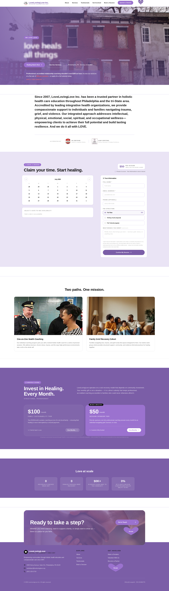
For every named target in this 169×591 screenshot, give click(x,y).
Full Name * (107, 182)
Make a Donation (113, 554)
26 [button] (29, 201)
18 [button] (86, 194)
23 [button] (67, 197)
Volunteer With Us (113, 558)
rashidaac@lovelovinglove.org (36, 568)
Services (75, 3)
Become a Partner (114, 561)
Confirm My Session (122, 252)
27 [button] (38, 201)
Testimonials (85, 3)
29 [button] (57, 201)
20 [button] (38, 197)
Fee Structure (109, 208)
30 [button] (67, 201)
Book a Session (109, 3)
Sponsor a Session (125, 2)
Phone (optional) (109, 200)
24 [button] (76, 197)
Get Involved (97, 3)
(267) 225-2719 (31, 571)
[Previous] (26, 179)
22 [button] (57, 197)
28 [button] (48, 201)
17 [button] (76, 194)
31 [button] (76, 201)
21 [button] (48, 197)
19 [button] (29, 197)
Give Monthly (71, 430)
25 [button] (86, 197)
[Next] (89, 179)
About (67, 3)
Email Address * (109, 191)
